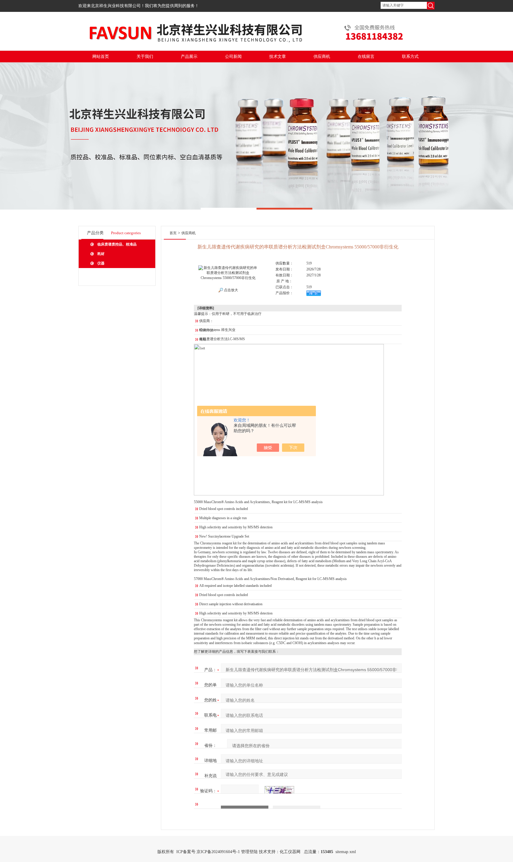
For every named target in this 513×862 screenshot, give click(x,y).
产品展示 (189, 56)
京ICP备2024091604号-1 (218, 852)
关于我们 (145, 56)
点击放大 (230, 290)
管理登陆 (249, 852)
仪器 (100, 263)
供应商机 (322, 56)
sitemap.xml (345, 852)
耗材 (100, 254)
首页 (173, 233)
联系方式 (410, 56)
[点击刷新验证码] (279, 791)
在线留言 (366, 56)
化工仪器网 (290, 852)
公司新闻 (233, 56)
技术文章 (277, 56)
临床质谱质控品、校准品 (117, 244)
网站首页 (100, 56)
